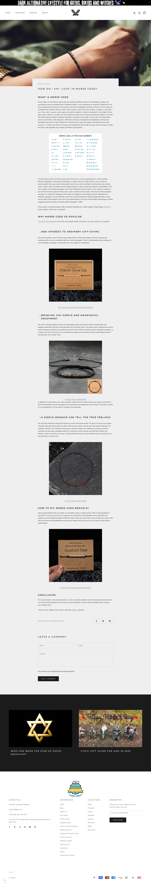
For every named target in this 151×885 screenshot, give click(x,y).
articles (74, 610)
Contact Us (64, 848)
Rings (90, 804)
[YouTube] (30, 827)
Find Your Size (65, 844)
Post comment (48, 679)
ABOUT (45, 13)
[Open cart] (144, 12)
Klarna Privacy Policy (67, 855)
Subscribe (118, 820)
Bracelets (91, 815)
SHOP (8, 13)
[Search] (139, 13)
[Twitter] (14, 827)
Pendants (91, 808)
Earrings (90, 819)
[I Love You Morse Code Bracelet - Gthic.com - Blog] (75, 468)
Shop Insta (91, 830)
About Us (63, 812)
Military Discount (66, 830)
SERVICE (33, 13)
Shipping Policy (65, 823)
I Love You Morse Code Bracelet (75, 501)
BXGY (90, 826)
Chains (90, 812)
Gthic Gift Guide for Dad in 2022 (106, 751)
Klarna (62, 852)
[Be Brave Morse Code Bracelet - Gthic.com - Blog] (75, 367)
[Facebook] (9, 827)
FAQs (62, 804)
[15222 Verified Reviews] (75, 798)
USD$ (11, 872)
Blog (61, 808)
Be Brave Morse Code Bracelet (75, 399)
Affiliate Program (66, 841)
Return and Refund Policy (69, 826)
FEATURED (20, 13)
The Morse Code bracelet (46, 221)
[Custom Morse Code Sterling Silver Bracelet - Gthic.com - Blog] (75, 555)
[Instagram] (20, 827)
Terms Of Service (66, 837)
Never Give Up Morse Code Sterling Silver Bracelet (75, 307)
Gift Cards (91, 823)
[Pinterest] (25, 827)
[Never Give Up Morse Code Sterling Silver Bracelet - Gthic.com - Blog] (75, 275)
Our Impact (64, 815)
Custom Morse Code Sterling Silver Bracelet (75, 588)
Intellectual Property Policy (69, 833)
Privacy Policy (64, 819)
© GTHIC (12, 878)
